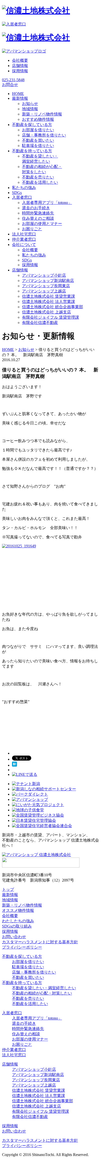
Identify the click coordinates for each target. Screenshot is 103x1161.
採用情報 (20, 71)
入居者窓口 (12, 1013)
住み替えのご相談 (38, 218)
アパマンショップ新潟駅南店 (48, 280)
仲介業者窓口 (14, 1050)
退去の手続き (24, 1023)
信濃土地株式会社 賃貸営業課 (48, 296)
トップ (8, 889)
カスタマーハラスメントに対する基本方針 (40, 942)
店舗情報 (20, 65)
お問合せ (10, 84)
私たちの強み (34, 255)
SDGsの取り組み (17, 926)
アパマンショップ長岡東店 (46, 286)
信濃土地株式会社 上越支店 (46, 312)
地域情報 (30, 109)
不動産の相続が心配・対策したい (42, 993)
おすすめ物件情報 (38, 119)
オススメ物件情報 (18, 910)
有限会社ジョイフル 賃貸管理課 (50, 317)
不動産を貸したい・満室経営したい (44, 988)
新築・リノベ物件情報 (42, 114)
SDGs (27, 260)
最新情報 (10, 895)
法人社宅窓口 (14, 1055)
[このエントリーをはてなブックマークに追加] (14, 765)
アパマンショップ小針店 (44, 275)
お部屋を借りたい (38, 130)
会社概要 (20, 60)
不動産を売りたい (38, 177)
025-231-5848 (13, 80)
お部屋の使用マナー (30, 1039)
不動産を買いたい (38, 140)
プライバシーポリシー (22, 947)
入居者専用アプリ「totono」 (47, 202)
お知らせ (30, 103)
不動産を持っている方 (22, 983)
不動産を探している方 (22, 956)
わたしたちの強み (18, 921)
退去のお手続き (36, 208)
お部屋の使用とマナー (42, 223)
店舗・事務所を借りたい (44, 135)
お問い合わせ (14, 937)
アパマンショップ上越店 (44, 291)
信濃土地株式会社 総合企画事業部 (52, 307)
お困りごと (32, 229)
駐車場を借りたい (38, 145)
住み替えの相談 (26, 1034)
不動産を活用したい (40, 182)
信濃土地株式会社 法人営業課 (48, 301)
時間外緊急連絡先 (38, 213)
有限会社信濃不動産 (40, 322)
